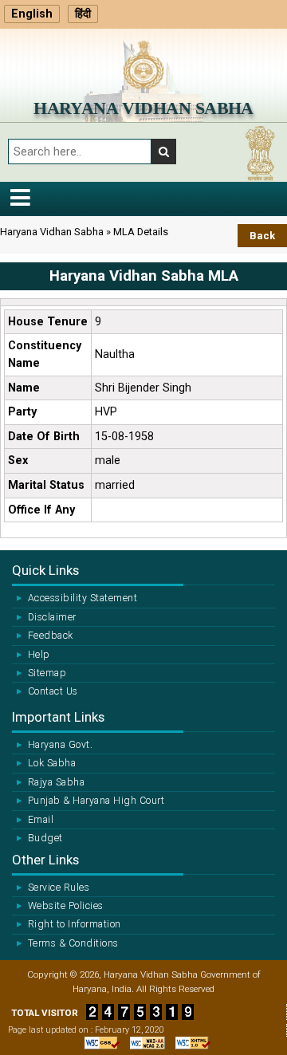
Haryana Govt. (60, 744)
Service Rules (58, 887)
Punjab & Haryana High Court (96, 800)
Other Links (45, 860)
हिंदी (83, 14)
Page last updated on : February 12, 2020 (86, 1030)
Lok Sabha (52, 763)
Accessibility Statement (82, 598)
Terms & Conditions (73, 943)
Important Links (58, 717)
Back (262, 236)
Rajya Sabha (56, 782)
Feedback (50, 635)
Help (39, 654)
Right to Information (74, 924)
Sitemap (47, 673)
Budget (45, 838)
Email (40, 819)
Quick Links (45, 570)
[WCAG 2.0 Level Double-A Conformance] (143, 1043)
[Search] (163, 151)
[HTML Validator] (188, 1043)
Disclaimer (52, 617)
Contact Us (53, 691)
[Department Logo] (143, 64)
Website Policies (66, 905)
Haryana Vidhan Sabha (143, 108)
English (32, 14)
